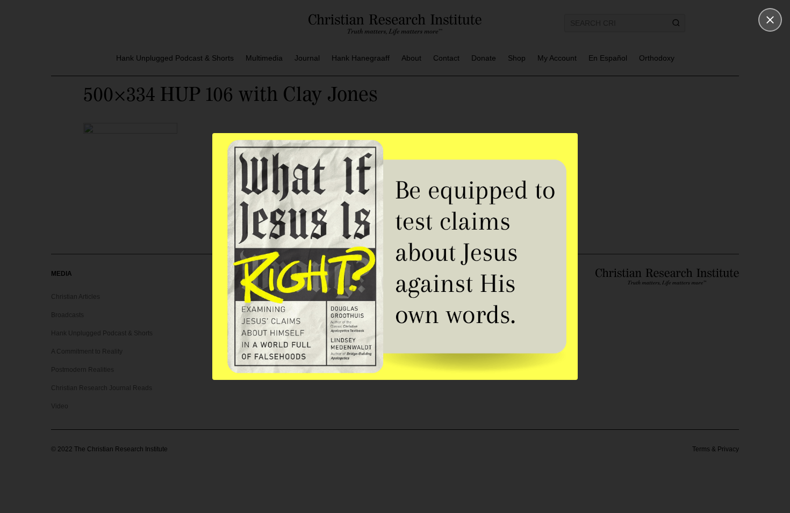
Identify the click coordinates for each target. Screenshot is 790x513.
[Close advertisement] (770, 20)
